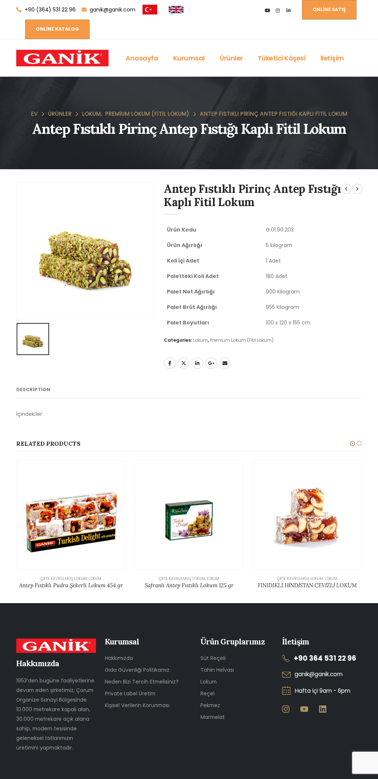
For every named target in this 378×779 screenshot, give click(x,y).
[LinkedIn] (288, 10)
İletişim (332, 58)
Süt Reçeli (213, 658)
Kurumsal (189, 58)
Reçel (207, 693)
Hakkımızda (119, 658)
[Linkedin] (322, 708)
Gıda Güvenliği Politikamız (137, 670)
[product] (71, 515)
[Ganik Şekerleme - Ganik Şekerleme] (62, 58)
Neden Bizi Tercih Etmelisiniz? (142, 681)
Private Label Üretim (130, 693)
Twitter (183, 363)
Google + (211, 363)
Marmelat (212, 717)
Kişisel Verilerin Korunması (137, 705)
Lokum (200, 340)
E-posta (225, 363)
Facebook (170, 363)
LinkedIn (197, 363)
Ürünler (231, 58)
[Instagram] (278, 10)
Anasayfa (142, 58)
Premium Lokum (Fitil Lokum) (242, 340)
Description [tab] (33, 389)
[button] (352, 443)
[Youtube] (267, 10)
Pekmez (210, 705)
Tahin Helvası (217, 670)
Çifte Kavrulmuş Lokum (64, 578)
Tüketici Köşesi (282, 58)
